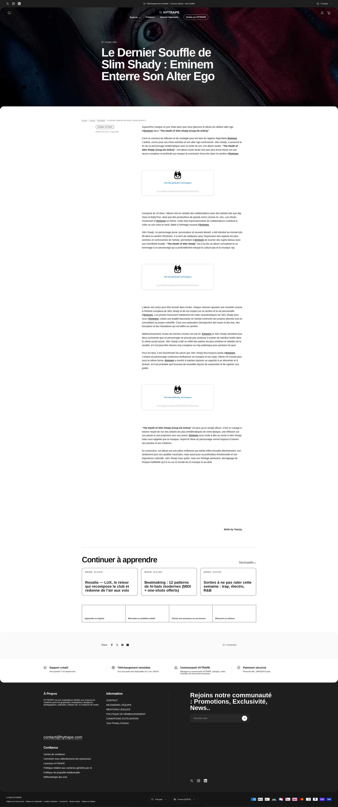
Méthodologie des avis (55, 777)
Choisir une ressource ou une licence (189, 618)
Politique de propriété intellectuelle (62, 772)
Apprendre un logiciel (94, 618)
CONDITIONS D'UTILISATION (122, 718)
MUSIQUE (101, 120)
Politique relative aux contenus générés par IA (68, 768)
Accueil (84, 120)
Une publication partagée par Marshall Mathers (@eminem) (178, 191)
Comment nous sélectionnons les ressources (67, 759)
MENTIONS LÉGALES (118, 709)
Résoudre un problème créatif (141, 618)
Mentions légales (74, 801)
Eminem (148, 130)
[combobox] (324, 3)
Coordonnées (63, 801)
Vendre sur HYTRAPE (196, 17)
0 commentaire (231, 645)
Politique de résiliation (88, 801)
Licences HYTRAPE (54, 763)
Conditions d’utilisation (51, 801)
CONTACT (112, 700)
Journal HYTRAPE (104, 127)
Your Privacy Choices (117, 723)
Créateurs (150, 17)
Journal (92, 120)
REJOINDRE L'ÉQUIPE (118, 705)
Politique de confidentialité (34, 801)
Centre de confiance (54, 754)
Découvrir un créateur (225, 618)
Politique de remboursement (15, 801)
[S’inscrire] (244, 718)
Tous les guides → (247, 562)
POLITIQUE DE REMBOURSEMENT (126, 714)
